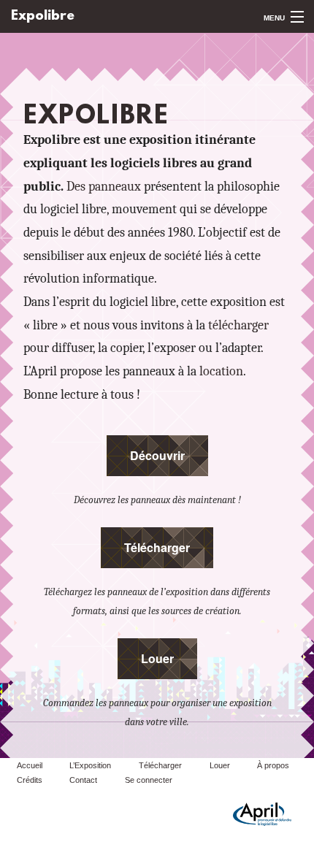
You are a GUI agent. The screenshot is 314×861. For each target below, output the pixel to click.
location (221, 371)
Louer (157, 658)
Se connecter (148, 780)
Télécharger (157, 547)
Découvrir (157, 455)
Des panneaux (103, 186)
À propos (273, 765)
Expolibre (42, 16)
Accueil (29, 765)
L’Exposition (90, 765)
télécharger (238, 325)
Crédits (29, 780)
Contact (83, 780)
